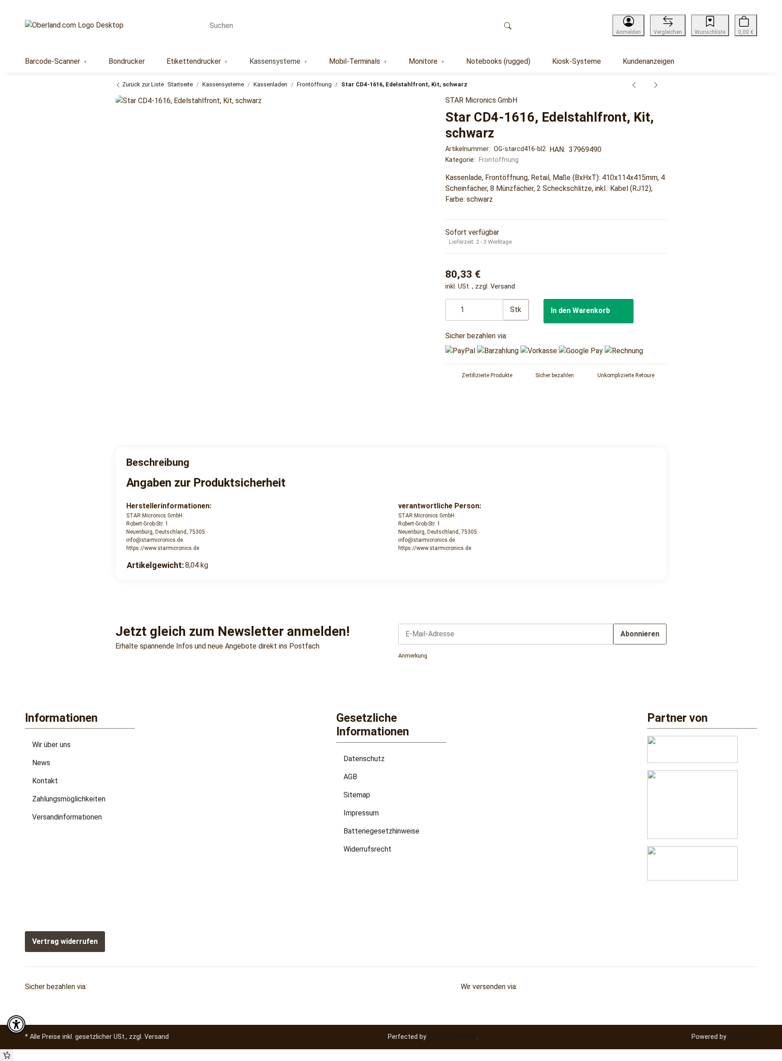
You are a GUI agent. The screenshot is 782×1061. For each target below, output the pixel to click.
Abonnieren (639, 634)
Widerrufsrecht (367, 849)
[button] (628, 25)
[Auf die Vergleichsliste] (396, 107)
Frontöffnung (499, 159)
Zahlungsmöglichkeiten (68, 799)
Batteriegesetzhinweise (381, 831)
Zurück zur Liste (142, 84)
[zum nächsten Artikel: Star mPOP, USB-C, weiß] (656, 84)
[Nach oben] (6, 1055)
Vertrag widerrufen (65, 941)
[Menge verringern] (453, 305)
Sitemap (356, 795)
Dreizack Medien (452, 1036)
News (41, 762)
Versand (503, 286)
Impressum (361, 813)
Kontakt (45, 781)
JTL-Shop (742, 1036)
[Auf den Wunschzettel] (414, 107)
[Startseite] (74, 25)
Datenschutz (364, 758)
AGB (350, 776)
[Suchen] (508, 25)
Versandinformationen (67, 817)
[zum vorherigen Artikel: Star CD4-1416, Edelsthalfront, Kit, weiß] (634, 84)
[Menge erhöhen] (495, 305)
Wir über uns (51, 744)
